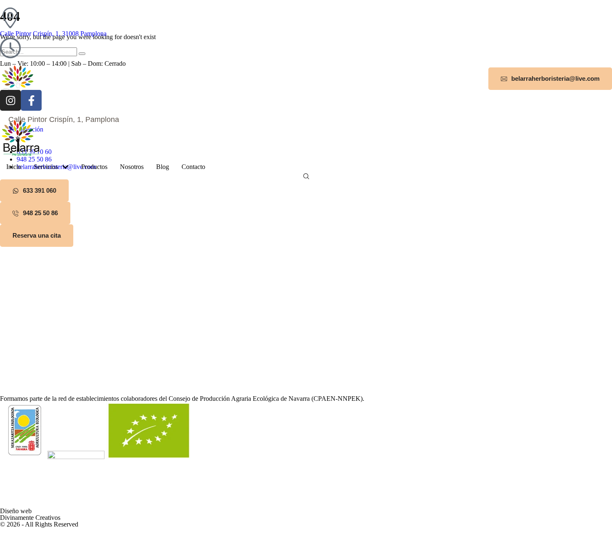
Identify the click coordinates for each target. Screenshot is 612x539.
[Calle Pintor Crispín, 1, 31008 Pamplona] (10, 17)
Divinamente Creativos (30, 517)
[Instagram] (10, 100)
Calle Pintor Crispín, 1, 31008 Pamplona (53, 33)
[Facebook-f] (31, 100)
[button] (550, 78)
